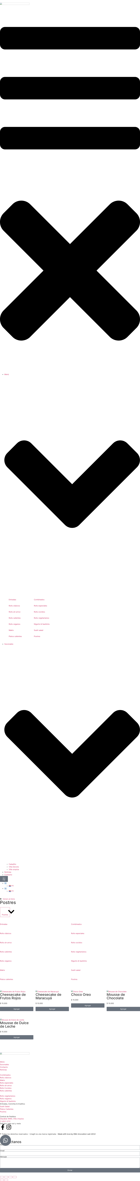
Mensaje (3, 1157)
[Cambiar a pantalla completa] (6, 1177)
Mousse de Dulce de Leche (14, 1024)
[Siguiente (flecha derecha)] (6, 1180)
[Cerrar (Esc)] (15, 1177)
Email (2, 1150)
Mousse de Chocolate (116, 996)
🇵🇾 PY (11, 886)
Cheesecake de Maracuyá (48, 996)
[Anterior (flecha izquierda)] (2, 1180)
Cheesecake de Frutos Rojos (13, 996)
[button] (70, 190)
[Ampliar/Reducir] (2, 1177)
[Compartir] (10, 1177)
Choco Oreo (81, 994)
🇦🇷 (5, 883)
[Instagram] (8, 1127)
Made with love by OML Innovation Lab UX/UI (76, 1134)
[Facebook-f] (2, 1127)
